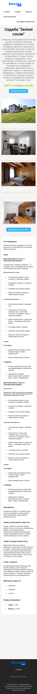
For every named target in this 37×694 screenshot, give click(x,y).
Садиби (17, 12)
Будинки (28, 12)
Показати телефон (18, 91)
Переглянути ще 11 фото (18, 230)
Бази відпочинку (9, 17)
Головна (6, 12)
